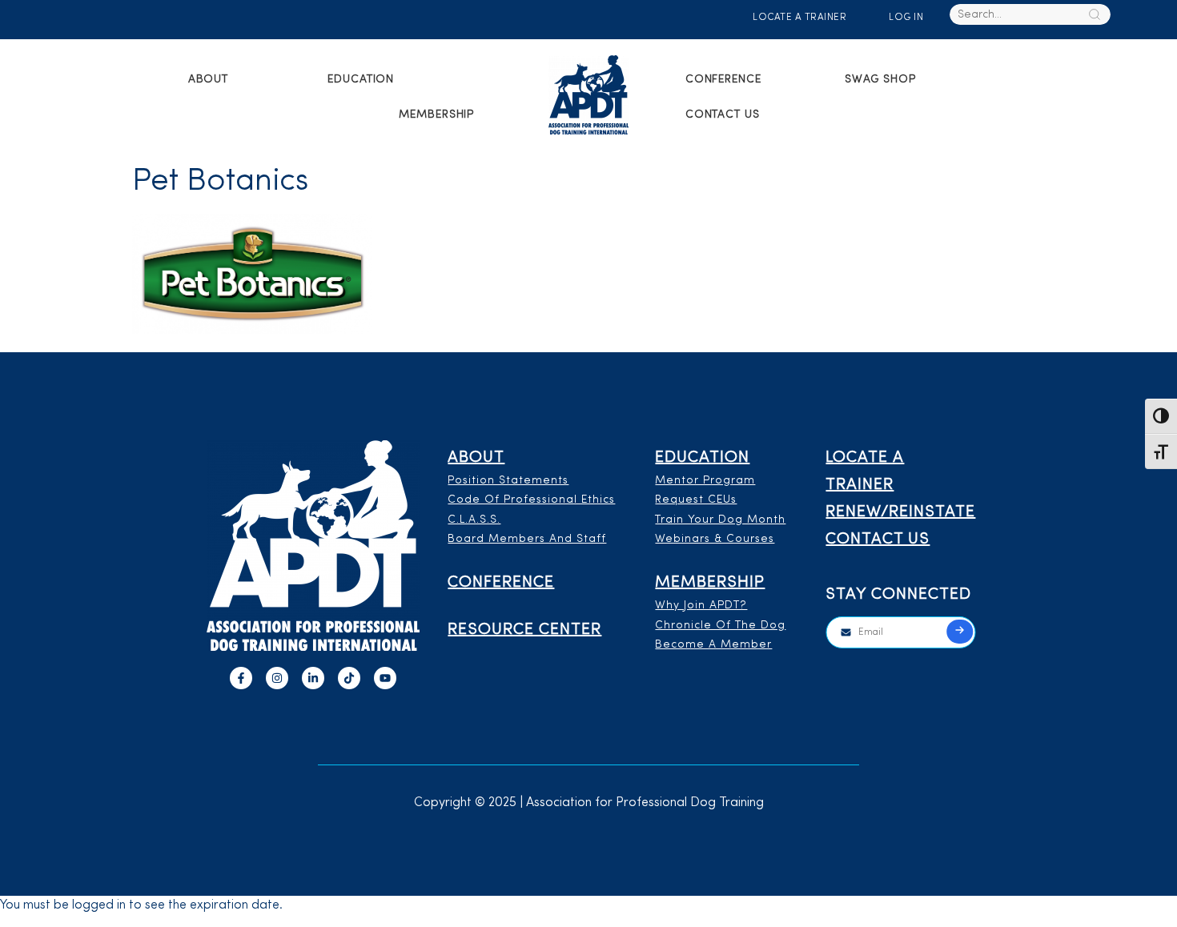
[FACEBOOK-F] (241, 678)
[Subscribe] (960, 632)
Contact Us (722, 115)
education (702, 458)
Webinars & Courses (714, 539)
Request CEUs (696, 500)
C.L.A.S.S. (474, 520)
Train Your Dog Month (720, 520)
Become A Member (713, 645)
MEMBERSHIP (436, 115)
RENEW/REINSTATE (900, 512)
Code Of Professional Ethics (531, 500)
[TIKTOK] (349, 678)
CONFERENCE (501, 583)
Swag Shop (880, 80)
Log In (906, 17)
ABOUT (208, 80)
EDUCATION (360, 80)
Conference (723, 80)
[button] (218, 80)
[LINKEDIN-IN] (313, 678)
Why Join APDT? (701, 606)
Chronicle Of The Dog (720, 626)
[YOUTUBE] (385, 678)
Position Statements (508, 481)
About (476, 458)
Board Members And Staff (527, 539)
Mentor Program (705, 481)
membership (710, 583)
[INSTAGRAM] (277, 678)
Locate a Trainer (799, 17)
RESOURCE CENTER (524, 630)
